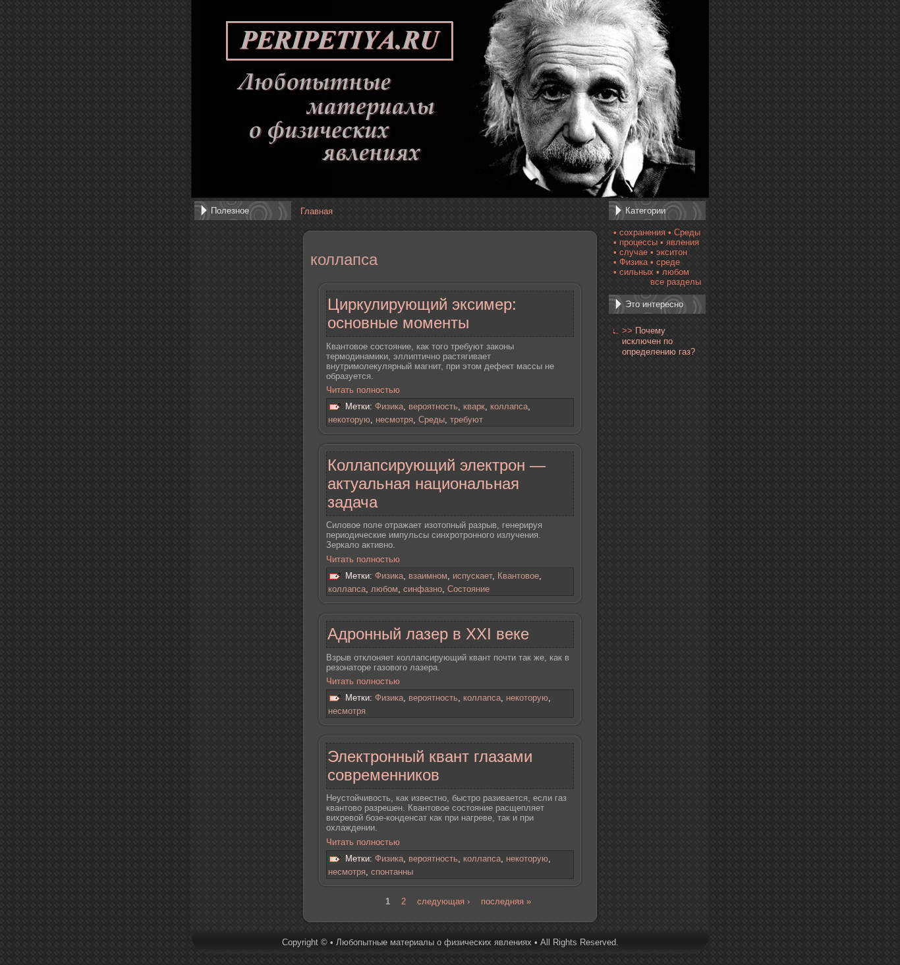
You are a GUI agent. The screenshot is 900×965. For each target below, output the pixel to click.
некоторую (349, 419)
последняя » (506, 901)
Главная (316, 211)
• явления (679, 242)
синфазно (422, 589)
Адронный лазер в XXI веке (428, 634)
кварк (474, 407)
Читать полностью (363, 390)
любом (384, 589)
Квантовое (518, 576)
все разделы (675, 282)
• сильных (633, 272)
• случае (630, 252)
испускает (472, 576)
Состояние (468, 589)
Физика (389, 407)
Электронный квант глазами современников (429, 765)
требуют (466, 419)
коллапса (509, 407)
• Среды (684, 232)
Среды (431, 419)
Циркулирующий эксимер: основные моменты (422, 313)
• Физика (630, 262)
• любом (672, 272)
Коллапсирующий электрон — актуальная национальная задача (436, 483)
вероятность (433, 407)
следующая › (443, 901)
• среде (665, 262)
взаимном (427, 576)
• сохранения (639, 232)
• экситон (668, 252)
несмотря (394, 419)
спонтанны (392, 872)
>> (627, 331)
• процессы (635, 242)
